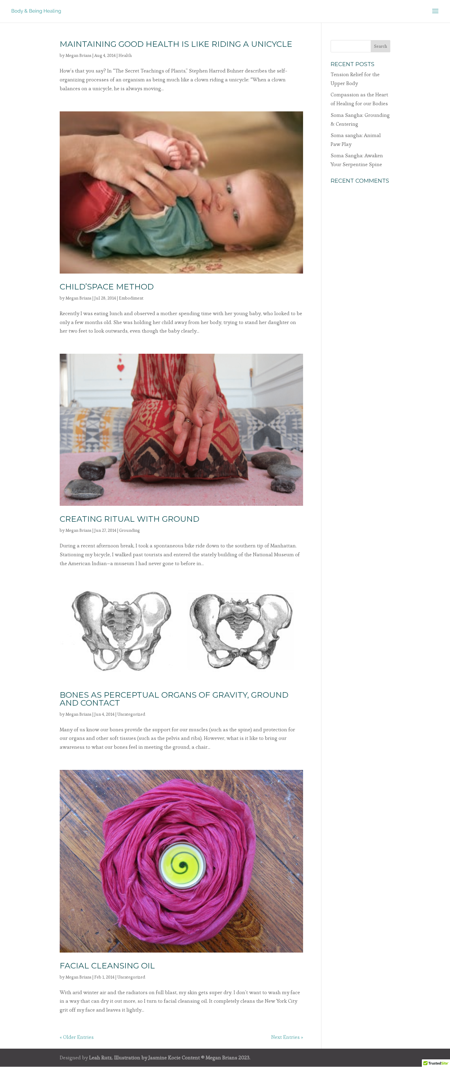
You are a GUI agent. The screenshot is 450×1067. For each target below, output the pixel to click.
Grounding (129, 530)
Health (125, 55)
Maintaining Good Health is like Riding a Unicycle (176, 44)
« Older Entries (77, 1037)
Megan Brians (79, 55)
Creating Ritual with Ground (129, 519)
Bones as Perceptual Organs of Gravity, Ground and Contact (174, 699)
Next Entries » (287, 1037)
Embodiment (131, 298)
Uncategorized (131, 714)
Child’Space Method (107, 287)
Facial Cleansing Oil (107, 966)
